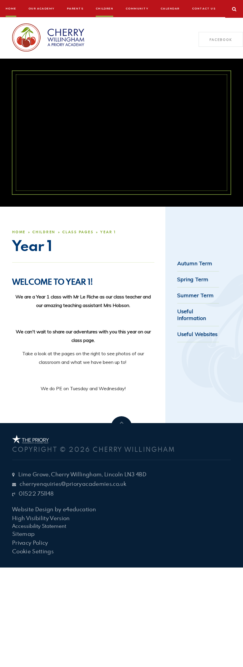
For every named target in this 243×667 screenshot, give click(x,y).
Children (43, 231)
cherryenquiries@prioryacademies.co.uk (73, 483)
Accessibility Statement (39, 526)
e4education (79, 509)
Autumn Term (194, 263)
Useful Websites (197, 334)
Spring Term (192, 279)
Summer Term (195, 295)
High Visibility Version (41, 518)
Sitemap (23, 533)
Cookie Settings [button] (33, 551)
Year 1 (108, 231)
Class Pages (77, 231)
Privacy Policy (30, 542)
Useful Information (191, 315)
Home (18, 231)
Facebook (221, 40)
